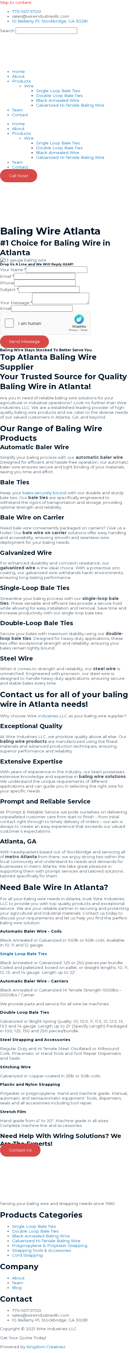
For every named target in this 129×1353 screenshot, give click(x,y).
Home (18, 71)
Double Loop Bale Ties (59, 95)
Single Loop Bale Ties (58, 90)
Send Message (24, 341)
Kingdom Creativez (45, 1346)
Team (17, 109)
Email (7, 276)
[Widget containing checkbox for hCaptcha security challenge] (45, 323)
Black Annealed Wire (57, 100)
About (18, 76)
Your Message (16, 302)
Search (7, 30)
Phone (7, 282)
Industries (48, 715)
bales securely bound (43, 492)
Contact (20, 114)
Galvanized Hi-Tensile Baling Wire (70, 105)
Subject (9, 289)
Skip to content (16, 2)
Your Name (13, 269)
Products (21, 81)
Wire (29, 85)
